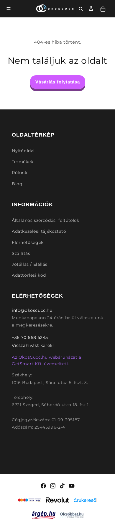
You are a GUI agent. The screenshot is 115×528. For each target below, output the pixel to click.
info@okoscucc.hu (32, 310)
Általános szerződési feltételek (45, 220)
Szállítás (21, 253)
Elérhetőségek (28, 242)
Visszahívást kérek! (33, 345)
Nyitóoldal (23, 150)
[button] (8, 8)
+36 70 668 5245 (30, 337)
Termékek (22, 161)
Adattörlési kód (29, 275)
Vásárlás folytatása (57, 81)
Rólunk (19, 172)
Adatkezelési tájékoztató (39, 231)
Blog (17, 183)
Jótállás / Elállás (29, 264)
